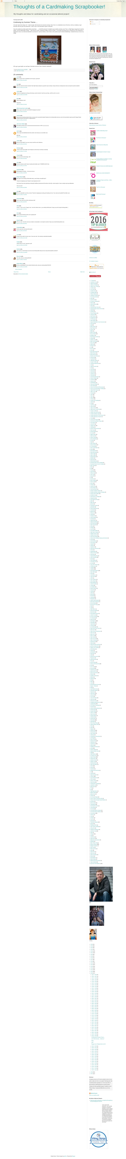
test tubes (92, 801)
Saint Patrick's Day (94, 688)
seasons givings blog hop (95, 708)
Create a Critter (93, 410)
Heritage (92, 527)
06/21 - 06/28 (94, 1020)
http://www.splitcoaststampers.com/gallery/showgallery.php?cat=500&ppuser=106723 (101, 1101)
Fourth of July (93, 486)
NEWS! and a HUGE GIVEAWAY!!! (103, 173)
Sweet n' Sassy (93, 780)
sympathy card (93, 785)
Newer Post (16, 271)
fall (91, 468)
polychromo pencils (94, 656)
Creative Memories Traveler (95, 416)
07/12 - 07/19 (94, 1015)
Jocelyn (18, 115)
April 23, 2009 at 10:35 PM (22, 94)
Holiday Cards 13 (93, 533)
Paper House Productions (95, 631)
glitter (91, 501)
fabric (91, 466)
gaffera (65, 1156)
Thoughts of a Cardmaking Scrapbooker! (59, 7)
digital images (93, 434)
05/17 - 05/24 (94, 1028)
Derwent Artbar (93, 431)
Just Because (93, 566)
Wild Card (92, 847)
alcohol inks (92, 299)
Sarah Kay (92, 691)
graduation (92, 506)
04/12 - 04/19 (94, 1046)
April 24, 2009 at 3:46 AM (22, 111)
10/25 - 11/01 (94, 989)
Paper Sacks (92, 637)
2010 (92, 971)
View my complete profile (94, 1095)
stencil (91, 765)
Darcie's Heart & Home (94, 428)
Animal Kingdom (93, 313)
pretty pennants (93, 659)
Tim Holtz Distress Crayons (95, 810)
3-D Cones (92, 289)
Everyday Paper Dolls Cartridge (96, 462)
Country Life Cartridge (94, 400)
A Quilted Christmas (94, 295)
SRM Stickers (93, 754)
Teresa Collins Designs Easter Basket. (97, 799)
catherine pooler (93, 366)
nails (91, 607)
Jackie (18, 91)
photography (92, 651)
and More (92, 311)
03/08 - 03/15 (94, 1054)
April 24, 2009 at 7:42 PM (22, 194)
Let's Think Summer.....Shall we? (97, 1038)
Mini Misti (92, 595)
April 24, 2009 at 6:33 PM (22, 187)
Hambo (91, 514)
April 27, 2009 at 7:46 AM (22, 259)
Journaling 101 (93, 561)
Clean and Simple (93, 384)
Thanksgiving (93, 804)
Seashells (92, 706)
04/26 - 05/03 (94, 1034)
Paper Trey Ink (93, 638)
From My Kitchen (93, 489)
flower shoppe (93, 480)
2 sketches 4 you (93, 282)
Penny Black (92, 649)
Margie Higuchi (20, 176)
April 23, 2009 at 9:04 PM (22, 80)
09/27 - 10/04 (94, 996)
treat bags (92, 820)
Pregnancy (92, 657)
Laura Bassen (93, 575)
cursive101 (92, 424)
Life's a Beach (93, 580)
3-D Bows (92, 287)
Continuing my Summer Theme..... (98, 1037)
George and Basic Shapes (95, 490)
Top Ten (91, 819)
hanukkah (92, 518)
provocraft (92, 668)
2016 (92, 961)
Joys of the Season (94, 564)
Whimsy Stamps (93, 844)
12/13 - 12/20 (94, 978)
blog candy (92, 342)
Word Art (92, 856)
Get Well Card (93, 495)
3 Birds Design (93, 283)
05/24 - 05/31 (94, 1027)
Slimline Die (92, 730)
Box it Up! (92, 348)
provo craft (92, 666)
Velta (18, 205)
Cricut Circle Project (94, 419)
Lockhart (92, 585)
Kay (17, 84)
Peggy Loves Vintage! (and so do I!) (98, 1044)
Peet (18, 213)
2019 (92, 956)
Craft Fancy (92, 404)
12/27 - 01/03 (94, 974)
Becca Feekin (93, 333)
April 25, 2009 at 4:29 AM (22, 209)
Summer (92, 776)
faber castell (92, 465)
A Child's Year (93, 290)
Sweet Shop (92, 782)
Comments (93, 24)
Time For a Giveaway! (100, 187)
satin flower (92, 693)
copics (91, 397)
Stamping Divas (93, 762)
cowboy (91, 401)
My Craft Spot (93, 603)
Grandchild (92, 509)
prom (91, 665)
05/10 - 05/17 (94, 1030)
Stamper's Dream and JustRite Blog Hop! (104, 166)
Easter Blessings (93, 452)
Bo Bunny (92, 345)
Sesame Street (93, 711)
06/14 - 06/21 (94, 1022)
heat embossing (93, 523)
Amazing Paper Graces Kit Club (96, 308)
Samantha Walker (93, 690)
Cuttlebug (92, 427)
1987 (92, 1042)
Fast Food (92, 471)
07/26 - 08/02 (94, 1011)
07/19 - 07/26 (94, 1013)
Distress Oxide (93, 437)
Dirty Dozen (92, 435)
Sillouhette (92, 721)
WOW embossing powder (95, 860)
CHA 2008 (92, 369)
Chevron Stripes (93, 378)
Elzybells (92, 458)
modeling (92, 597)
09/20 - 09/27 (94, 998)
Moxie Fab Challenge (94, 601)
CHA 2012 (92, 372)
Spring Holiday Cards (94, 751)
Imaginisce (92, 546)
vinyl (91, 835)
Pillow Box (92, 653)
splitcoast (92, 745)
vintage (91, 833)
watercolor (92, 838)
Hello (92, 1040)
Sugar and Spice (93, 774)
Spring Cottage (93, 749)
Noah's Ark (92, 619)
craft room (92, 406)
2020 (92, 954)
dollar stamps (93, 443)
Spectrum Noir (93, 740)
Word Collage (93, 859)
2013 (92, 966)
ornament (92, 625)
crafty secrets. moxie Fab (95, 409)
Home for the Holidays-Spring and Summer (98, 538)
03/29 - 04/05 (94, 1049)
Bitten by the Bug (93, 341)
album (91, 298)
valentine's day (93, 831)
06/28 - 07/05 (94, 1018)
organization (92, 623)
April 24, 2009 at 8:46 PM (22, 201)
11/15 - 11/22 (94, 984)
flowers (91, 483)
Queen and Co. (93, 671)
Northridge (92, 622)
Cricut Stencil (93, 422)
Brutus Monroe (93, 354)
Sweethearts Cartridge (94, 783)
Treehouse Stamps (94, 822)
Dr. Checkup (92, 446)
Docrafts (92, 440)
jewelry (91, 558)
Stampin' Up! (92, 761)
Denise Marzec (20, 263)
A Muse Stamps (93, 293)
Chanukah (92, 375)
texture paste (92, 802)
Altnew (91, 305)
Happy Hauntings (93, 521)
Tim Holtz (92, 808)
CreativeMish (19, 227)
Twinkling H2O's (93, 825)
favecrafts (92, 475)
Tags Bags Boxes (93, 791)
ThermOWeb (92, 807)
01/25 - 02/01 (94, 1064)
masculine (92, 589)
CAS (91, 364)
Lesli (18, 234)
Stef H (18, 131)
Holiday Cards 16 (93, 535)
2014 (92, 964)
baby (91, 324)
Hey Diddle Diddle (94, 530)
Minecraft (92, 594)
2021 (92, 952)
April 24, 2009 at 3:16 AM (22, 104)
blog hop (92, 344)
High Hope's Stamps (20, 70)
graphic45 (92, 511)
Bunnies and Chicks (94, 356)
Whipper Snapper (93, 845)
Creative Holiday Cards (95, 413)
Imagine (92, 545)
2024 (92, 947)
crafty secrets (93, 407)
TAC (91, 788)
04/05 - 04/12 (94, 1047)
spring (91, 748)
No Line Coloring (93, 616)
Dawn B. (18, 220)
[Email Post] (30, 69)
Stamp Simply (93, 757)
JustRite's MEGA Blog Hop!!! (101, 130)
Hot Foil (91, 539)
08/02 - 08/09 (94, 1010)
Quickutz (92, 674)
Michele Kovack (94, 1093)
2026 (92, 944)
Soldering (92, 734)
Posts (92, 21)
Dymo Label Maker (94, 447)
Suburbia (92, 773)
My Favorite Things (94, 604)
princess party (93, 662)
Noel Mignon (92, 620)
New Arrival (92, 612)
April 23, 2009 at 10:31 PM (22, 87)
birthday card (93, 339)
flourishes (92, 478)
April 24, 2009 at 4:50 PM (22, 172)
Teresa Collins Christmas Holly (96, 798)
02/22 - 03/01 (94, 1058)
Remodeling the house (94, 684)
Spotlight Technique (94, 746)
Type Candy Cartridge (94, 826)
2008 (92, 1072)
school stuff (92, 694)
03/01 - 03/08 (94, 1056)
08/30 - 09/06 (94, 1003)
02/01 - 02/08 (94, 1063)
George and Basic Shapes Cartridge (97, 492)
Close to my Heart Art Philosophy (96, 387)
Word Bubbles (93, 857)
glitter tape (92, 502)
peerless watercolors (94, 646)
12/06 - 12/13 (94, 979)
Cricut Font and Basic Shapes (96, 421)
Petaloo (91, 650)
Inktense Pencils (93, 552)
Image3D (92, 543)
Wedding (92, 841)
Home (49, 271)
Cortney (91, 398)
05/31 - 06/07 (94, 1025)
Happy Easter (93, 520)
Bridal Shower (93, 353)
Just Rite (92, 567)
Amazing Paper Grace (94, 307)
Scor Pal (92, 696)
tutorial (91, 823)
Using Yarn (92, 828)
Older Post (82, 271)
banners (92, 329)
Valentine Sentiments (94, 829)
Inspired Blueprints (94, 555)
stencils (91, 767)
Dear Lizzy (92, 430)
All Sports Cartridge (94, 301)
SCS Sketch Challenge (94, 705)
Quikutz (91, 677)
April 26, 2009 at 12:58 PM (22, 252)
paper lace (92, 632)
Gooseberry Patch (93, 505)
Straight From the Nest (94, 770)
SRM (91, 752)
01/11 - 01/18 (94, 1068)
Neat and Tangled (93, 610)
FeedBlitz (96, 88)
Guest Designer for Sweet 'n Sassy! (103, 151)
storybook (92, 768)
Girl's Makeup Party (94, 499)
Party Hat (92, 643)
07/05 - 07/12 (94, 1017)
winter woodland (93, 854)
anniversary (92, 314)
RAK (91, 680)
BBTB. (91, 330)
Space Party (92, 739)
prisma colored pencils (94, 663)
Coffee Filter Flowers (94, 390)
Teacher (92, 795)
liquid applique (93, 582)
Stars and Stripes (93, 764)
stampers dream (93, 760)
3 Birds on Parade (93, 284)
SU (91, 771)
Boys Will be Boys (93, 351)
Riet (17, 98)
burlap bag (92, 357)
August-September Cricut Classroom (97, 321)
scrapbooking (93, 703)
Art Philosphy (93, 319)
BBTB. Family (93, 332)
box (91, 347)
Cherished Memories (94, 376)
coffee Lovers (93, 391)
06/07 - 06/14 (94, 1023)
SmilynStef (19, 169)
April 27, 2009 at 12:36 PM (22, 266)
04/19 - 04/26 (94, 1035)
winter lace (92, 853)
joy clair (91, 563)
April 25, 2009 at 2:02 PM (22, 216)
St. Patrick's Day (93, 755)
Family (91, 469)
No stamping (92, 617)
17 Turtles (92, 280)
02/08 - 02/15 (94, 1061)
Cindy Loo (92, 381)
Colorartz (92, 393)
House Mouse (93, 542)
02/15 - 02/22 (94, 1059)
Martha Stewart (93, 588)
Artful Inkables (93, 320)
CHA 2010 (92, 370)
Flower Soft (92, 481)
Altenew (92, 302)
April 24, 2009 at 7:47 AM (22, 151)
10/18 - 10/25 (94, 991)
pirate (91, 654)
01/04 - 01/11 (94, 1069)
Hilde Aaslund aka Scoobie (22, 108)
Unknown (19, 148)
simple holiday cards (94, 724)
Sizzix (91, 725)
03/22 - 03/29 (94, 1051)
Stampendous (93, 758)
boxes (91, 350)
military (91, 592)
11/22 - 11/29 (94, 983)
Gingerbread (92, 498)
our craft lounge (93, 626)
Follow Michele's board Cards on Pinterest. (97, 125)
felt (91, 477)
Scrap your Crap (93, 700)
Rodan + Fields (93, 686)
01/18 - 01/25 (94, 1066)
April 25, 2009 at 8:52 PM (22, 223)
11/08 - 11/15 (94, 986)
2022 (92, 951)
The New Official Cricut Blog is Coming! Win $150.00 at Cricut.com (104, 159)
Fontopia (92, 484)
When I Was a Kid (93, 842)
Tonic (91, 816)
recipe (91, 683)
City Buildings (93, 382)
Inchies (91, 549)
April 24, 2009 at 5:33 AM (22, 120)
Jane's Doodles (93, 557)
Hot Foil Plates (93, 541)
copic (91, 394)
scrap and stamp (93, 697)
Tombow (92, 814)
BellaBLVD (92, 335)
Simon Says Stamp (94, 723)
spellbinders (92, 743)
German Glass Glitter (94, 493)
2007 (92, 1073)
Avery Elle (92, 323)
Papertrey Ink (93, 641)
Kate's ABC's (92, 572)
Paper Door (92, 629)
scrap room (92, 699)
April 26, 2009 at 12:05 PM (22, 245)
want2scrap (92, 836)
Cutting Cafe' (92, 425)
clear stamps (92, 385)
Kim (17, 191)
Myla (91, 606)
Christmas (92, 379)
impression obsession (94, 548)
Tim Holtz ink (92, 813)
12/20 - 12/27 (94, 976)
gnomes (92, 503)
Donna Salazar (93, 444)
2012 (92, 968)
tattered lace (92, 794)
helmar (91, 526)
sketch (91, 727)
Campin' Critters (93, 361)
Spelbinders (92, 742)
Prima (91, 660)
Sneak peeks (93, 731)
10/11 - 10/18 (94, 993)
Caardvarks (92, 359)
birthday (92, 338)
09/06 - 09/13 (94, 1001)
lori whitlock (92, 586)
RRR (91, 687)
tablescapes (92, 786)
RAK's (91, 681)
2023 (92, 949)
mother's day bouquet (94, 600)
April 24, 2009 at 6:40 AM (22, 144)
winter (91, 850)
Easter (91, 449)
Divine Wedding (93, 438)
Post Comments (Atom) (23, 273)
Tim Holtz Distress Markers (95, 811)
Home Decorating (93, 536)
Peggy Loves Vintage (94, 647)
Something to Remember (95, 736)
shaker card (92, 712)
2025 (92, 946)
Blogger (73, 1156)
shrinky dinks (93, 718)
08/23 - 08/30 (94, 1005)
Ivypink (18, 241)
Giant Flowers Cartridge (95, 496)
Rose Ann (19, 256)
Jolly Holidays (93, 560)
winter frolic (92, 851)
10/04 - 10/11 (94, 995)
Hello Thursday (93, 524)
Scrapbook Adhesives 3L (95, 702)
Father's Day (92, 472)
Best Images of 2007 (94, 336)
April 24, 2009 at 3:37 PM (22, 165)
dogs (91, 441)
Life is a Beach (93, 579)
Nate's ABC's (92, 609)
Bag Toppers (92, 327)
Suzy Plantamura (93, 777)
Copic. (91, 396)
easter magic (92, 453)
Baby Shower (93, 326)
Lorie (18, 77)
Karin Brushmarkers (94, 570)
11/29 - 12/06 (94, 981)
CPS (91, 403)
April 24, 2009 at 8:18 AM (22, 158)
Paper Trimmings (93, 640)
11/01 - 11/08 (94, 988)
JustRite (92, 569)
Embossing (92, 459)
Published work (93, 669)
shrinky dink (92, 717)
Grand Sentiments (93, 508)
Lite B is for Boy (93, 583)
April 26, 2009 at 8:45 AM (22, 230)
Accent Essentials (93, 296)
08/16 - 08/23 (94, 1006)
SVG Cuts (92, 779)
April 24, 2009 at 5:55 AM (22, 136)
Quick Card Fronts (93, 672)
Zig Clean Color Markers (95, 863)
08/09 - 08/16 (94, 1008)
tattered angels (93, 792)
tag (91, 789)
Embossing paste (93, 461)
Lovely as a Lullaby (93, 257)
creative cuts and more (94, 412)
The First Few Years (94, 805)
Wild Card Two (93, 848)
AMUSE (91, 310)
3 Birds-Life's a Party (94, 286)
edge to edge (93, 455)
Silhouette (92, 720)
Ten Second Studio (94, 797)
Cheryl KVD (19, 198)
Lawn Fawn (92, 576)
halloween (92, 512)
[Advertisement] (96, 35)
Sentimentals (93, 709)
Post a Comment (18, 269)
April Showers (93, 316)
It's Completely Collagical (93, 261)
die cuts (91, 432)
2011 (92, 969)
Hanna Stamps (93, 517)
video (91, 832)
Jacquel (18, 155)
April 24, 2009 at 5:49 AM (22, 127)
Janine (18, 140)
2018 (92, 957)
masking (92, 591)
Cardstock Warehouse (94, 363)
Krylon (91, 573)
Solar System (93, 733)
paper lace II (92, 634)
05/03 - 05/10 (94, 1032)
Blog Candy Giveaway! (100, 194)
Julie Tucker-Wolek (21, 123)
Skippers (92, 728)
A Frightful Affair (93, 292)
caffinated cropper (93, 360)
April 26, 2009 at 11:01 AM (22, 237)
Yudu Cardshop (93, 862)
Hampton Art (92, 515)
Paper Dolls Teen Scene (95, 628)
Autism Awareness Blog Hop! (102, 144)
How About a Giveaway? (101, 137)
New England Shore (94, 613)
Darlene (18, 249)
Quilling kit (92, 678)
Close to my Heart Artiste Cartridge (97, 388)
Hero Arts (92, 529)
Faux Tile (92, 474)
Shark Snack (92, 714)
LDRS (91, 578)
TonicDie (92, 817)
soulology (92, 737)
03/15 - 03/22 (94, 1052)
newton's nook (93, 615)
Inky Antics (92, 554)
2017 (92, 959)
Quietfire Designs (93, 675)
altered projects (93, 304)
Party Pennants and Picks (95, 644)
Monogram (92, 598)
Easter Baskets (93, 450)
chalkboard (92, 373)
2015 (92, 962)
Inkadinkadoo (93, 551)
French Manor (93, 487)
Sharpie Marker (93, 715)
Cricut (91, 418)
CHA (91, 367)
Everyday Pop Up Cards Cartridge (97, 464)
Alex (18, 162)
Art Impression (93, 317)
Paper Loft (92, 635)
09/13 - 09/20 (94, 1000)
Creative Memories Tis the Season (97, 415)
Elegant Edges (93, 456)
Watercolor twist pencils (95, 839)
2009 (92, 973)
